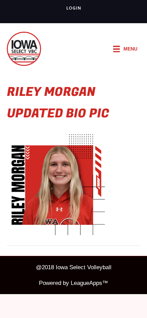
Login (73, 8)
